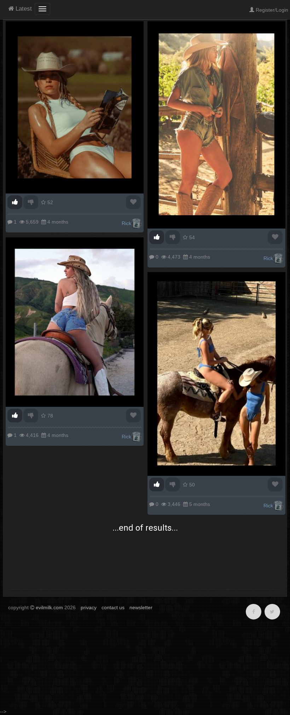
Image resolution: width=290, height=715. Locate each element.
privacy (89, 607)
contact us (113, 607)
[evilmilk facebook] (253, 611)
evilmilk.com (49, 607)
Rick (126, 223)
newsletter (140, 607)
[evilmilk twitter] (272, 611)
